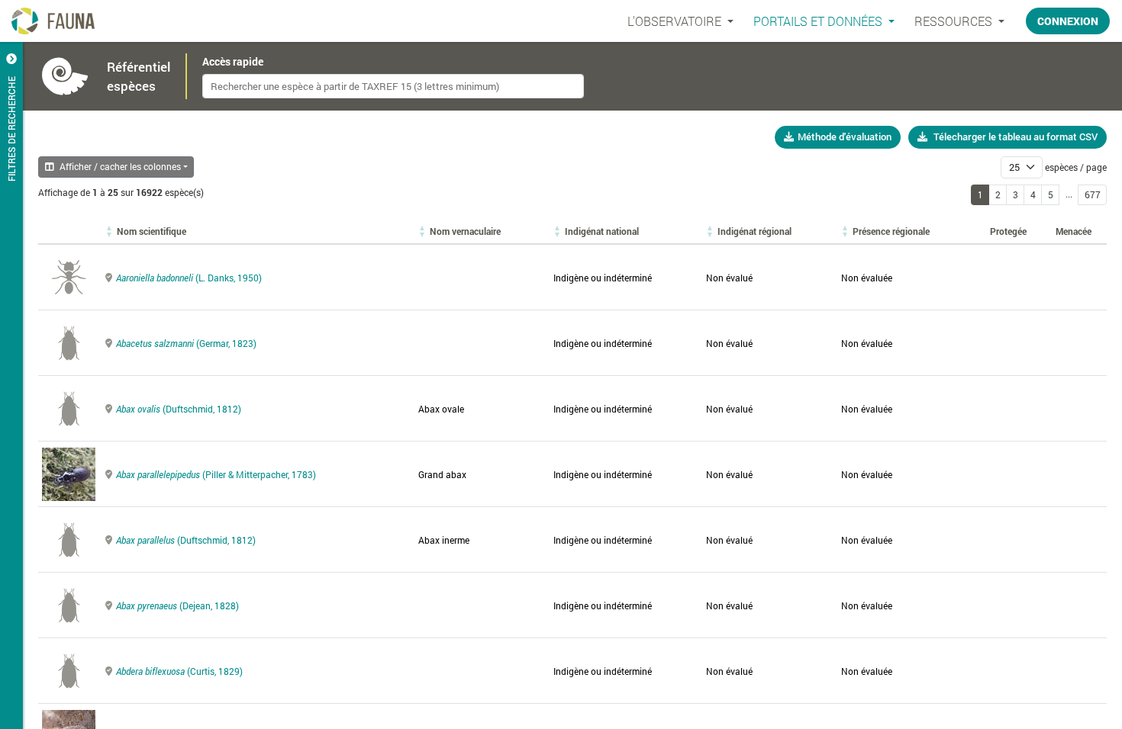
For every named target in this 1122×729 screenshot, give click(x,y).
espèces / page (1076, 167)
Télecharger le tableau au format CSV (1015, 136)
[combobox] (393, 86)
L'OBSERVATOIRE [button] (675, 21)
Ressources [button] (954, 21)
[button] (151, 231)
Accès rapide (232, 62)
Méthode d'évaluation (844, 136)
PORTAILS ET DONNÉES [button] (819, 21)
